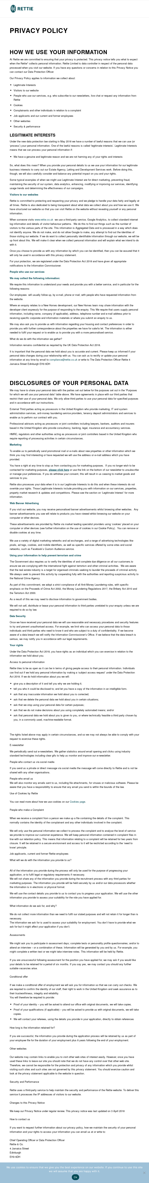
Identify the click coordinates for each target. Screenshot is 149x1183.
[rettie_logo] (22, 8)
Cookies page (77, 801)
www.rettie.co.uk (44, 219)
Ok (75, 1177)
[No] (144, 1173)
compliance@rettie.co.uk (63, 359)
